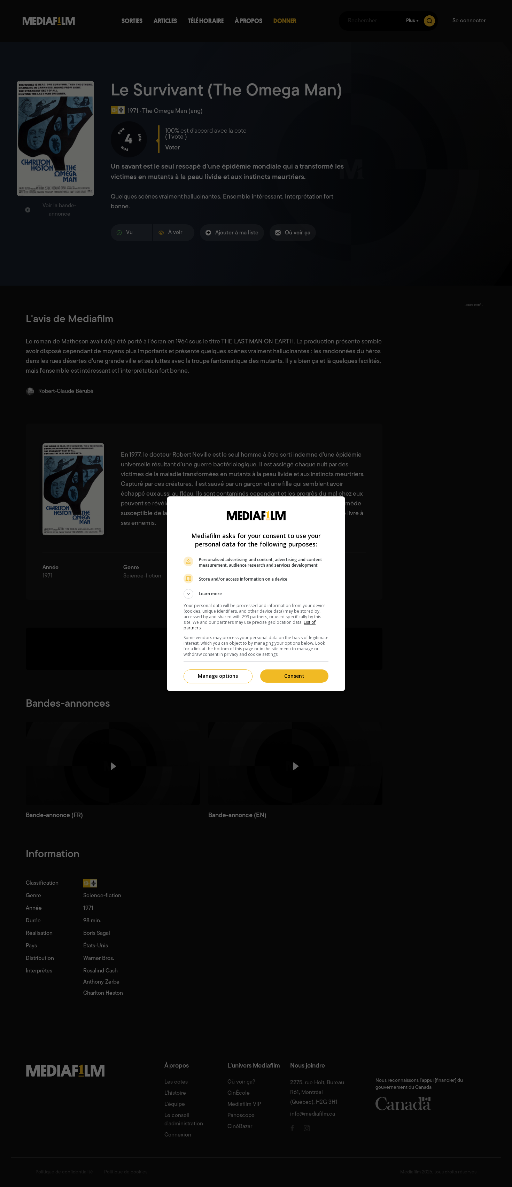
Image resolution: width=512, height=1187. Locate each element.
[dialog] (256, 593)
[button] (256, 594)
